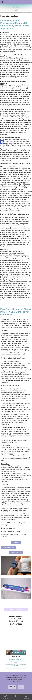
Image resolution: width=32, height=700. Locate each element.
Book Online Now (16, 609)
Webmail (12, 687)
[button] (2, 142)
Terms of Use (21, 679)
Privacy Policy (16, 681)
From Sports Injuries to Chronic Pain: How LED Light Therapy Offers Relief (15, 312)
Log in (21, 687)
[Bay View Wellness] (16, 9)
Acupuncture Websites (12, 676)
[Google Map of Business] (16, 635)
